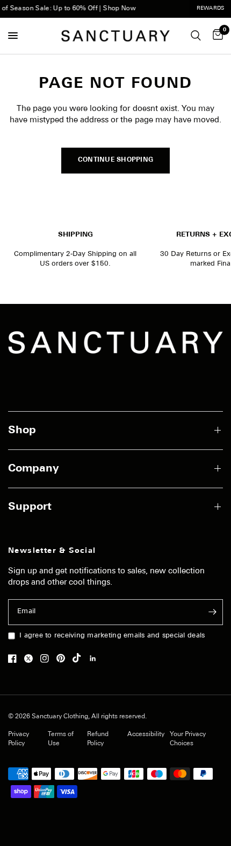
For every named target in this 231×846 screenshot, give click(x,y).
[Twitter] (31, 658)
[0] (216, 36)
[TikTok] (79, 658)
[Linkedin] (96, 658)
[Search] (196, 36)
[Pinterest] (63, 658)
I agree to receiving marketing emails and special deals (112, 635)
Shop (22, 430)
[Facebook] (15, 658)
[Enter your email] (212, 612)
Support (30, 507)
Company (33, 468)
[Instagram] (47, 658)
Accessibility (145, 734)
